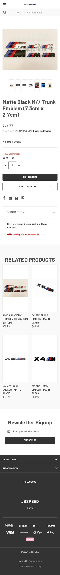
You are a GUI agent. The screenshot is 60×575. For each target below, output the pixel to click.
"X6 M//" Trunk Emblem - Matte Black (11, 389)
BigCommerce (35, 561)
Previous (5, 85)
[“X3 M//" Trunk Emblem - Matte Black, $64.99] (44, 288)
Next (55, 85)
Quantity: (8, 158)
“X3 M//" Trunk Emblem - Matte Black (41, 319)
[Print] (16, 198)
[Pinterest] (22, 198)
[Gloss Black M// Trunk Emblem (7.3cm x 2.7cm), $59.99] (15, 288)
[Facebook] (4, 198)
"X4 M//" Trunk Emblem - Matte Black (41, 389)
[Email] (10, 198)
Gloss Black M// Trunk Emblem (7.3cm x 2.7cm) (15, 319)
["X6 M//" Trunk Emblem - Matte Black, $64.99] (15, 359)
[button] (41, 131)
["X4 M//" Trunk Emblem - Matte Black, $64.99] (44, 359)
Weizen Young (35, 566)
